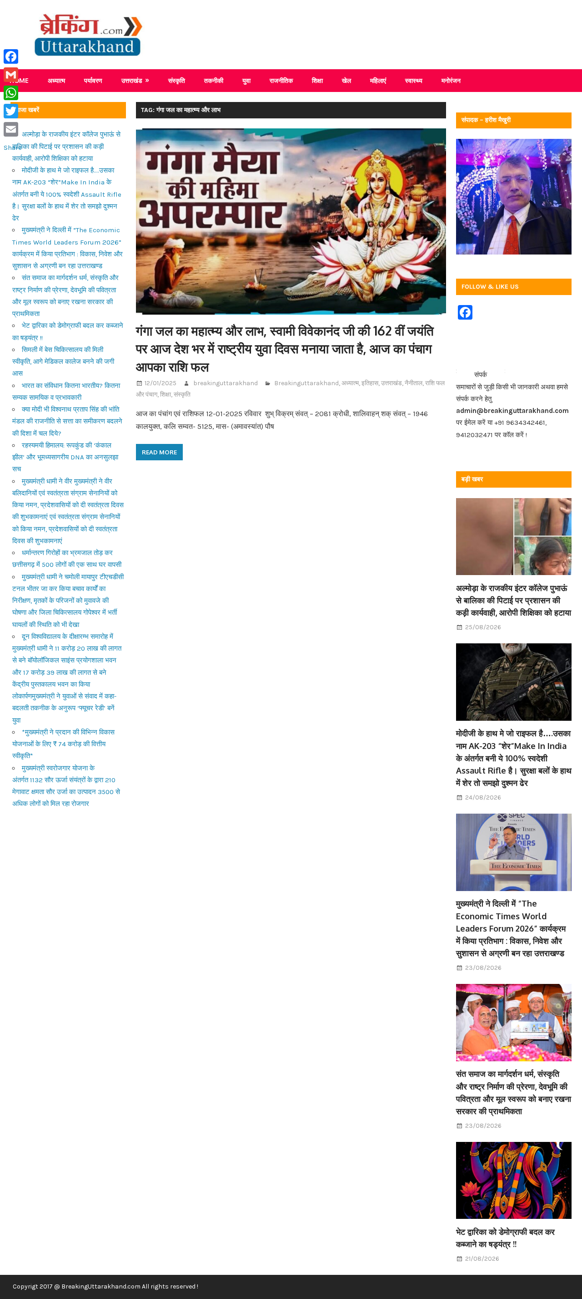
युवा (246, 80)
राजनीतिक (281, 80)
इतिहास (369, 383)
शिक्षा (317, 80)
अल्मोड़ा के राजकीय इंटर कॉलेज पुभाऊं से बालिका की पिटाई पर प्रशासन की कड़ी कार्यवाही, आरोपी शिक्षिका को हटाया (66, 146)
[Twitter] (13, 111)
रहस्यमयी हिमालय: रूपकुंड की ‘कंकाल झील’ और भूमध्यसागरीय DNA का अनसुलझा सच (65, 457)
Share (13, 147)
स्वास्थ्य (413, 80)
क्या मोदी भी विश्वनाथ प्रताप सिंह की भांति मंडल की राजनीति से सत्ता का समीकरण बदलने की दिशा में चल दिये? (67, 421)
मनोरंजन (451, 80)
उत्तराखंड (131, 80)
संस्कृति (176, 80)
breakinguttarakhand (225, 383)
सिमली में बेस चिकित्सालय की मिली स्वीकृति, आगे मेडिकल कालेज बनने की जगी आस (63, 362)
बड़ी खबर (472, 479)
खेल (346, 80)
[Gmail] (13, 75)
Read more (159, 452)
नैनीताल (413, 383)
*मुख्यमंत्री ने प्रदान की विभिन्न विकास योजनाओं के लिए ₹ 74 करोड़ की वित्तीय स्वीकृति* (63, 744)
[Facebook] (13, 56)
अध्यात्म (56, 80)
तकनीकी (213, 80)
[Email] (13, 129)
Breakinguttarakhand (306, 383)
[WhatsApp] (13, 93)
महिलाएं (378, 80)
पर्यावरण (93, 80)
